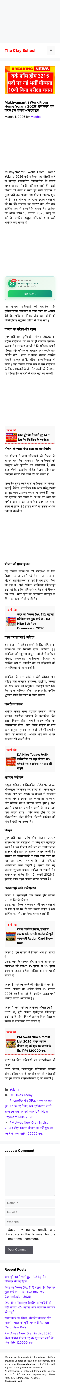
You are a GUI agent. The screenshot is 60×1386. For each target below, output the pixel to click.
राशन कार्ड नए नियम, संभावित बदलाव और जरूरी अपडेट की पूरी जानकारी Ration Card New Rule (28, 1322)
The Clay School (20, 50)
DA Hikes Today (21, 1095)
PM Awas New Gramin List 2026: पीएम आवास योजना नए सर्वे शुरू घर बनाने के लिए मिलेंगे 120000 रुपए (29, 1128)
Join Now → (30, 293)
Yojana (14, 1089)
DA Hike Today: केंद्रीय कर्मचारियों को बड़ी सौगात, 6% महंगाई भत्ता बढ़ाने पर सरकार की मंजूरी (30, 1307)
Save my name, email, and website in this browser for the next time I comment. (31, 1234)
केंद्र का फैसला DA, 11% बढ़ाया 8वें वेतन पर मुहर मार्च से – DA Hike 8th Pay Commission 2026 (30, 1292)
